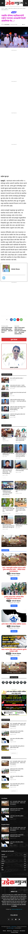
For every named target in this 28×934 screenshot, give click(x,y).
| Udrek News (13, 926)
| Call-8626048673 (17, 928)
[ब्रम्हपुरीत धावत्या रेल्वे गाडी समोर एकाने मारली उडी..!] (5, 394)
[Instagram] (12, 919)
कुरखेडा (8, 601)
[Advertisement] (14, 65)
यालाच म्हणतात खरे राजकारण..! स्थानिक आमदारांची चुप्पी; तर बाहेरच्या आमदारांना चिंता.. (21, 439)
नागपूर (14, 538)
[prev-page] (2, 421)
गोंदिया (8, 626)
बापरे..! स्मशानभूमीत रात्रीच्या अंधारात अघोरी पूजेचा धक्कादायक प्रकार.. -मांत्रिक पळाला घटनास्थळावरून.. (14, 541)
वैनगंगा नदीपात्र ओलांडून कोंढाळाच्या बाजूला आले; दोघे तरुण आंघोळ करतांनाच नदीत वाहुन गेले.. (9, 526)
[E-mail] (4, 278)
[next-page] (5, 421)
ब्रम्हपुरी (6, 8)
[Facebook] (11, 319)
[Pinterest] (18, 319)
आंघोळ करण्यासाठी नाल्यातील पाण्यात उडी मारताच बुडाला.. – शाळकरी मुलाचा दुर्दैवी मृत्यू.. (21, 455)
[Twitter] (14, 319)
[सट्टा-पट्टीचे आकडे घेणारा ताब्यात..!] (5, 380)
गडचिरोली (8, 653)
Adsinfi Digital (11, 928)
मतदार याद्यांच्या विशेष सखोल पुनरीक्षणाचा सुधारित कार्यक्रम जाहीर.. (14, 650)
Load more (13, 753)
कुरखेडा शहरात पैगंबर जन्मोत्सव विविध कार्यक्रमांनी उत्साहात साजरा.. (14, 597)
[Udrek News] (2, 24)
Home (2, 8)
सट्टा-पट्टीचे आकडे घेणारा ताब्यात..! (16, 378)
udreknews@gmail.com (16, 909)
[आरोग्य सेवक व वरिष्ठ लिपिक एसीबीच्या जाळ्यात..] (14, 616)
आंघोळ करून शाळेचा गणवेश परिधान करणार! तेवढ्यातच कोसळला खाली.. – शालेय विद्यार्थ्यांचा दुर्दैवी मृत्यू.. (17, 408)
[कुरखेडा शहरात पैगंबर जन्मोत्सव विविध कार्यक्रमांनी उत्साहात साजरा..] (14, 588)
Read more (14, 578)
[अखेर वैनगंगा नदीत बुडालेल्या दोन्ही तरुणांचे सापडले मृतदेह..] (5, 416)
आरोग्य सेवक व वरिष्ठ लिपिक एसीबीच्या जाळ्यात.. (14, 624)
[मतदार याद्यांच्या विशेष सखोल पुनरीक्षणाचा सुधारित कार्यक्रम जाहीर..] (14, 641)
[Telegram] (15, 919)
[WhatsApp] (21, 319)
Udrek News (6, 24)
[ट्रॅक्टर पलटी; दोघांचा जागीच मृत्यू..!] (21, 485)
